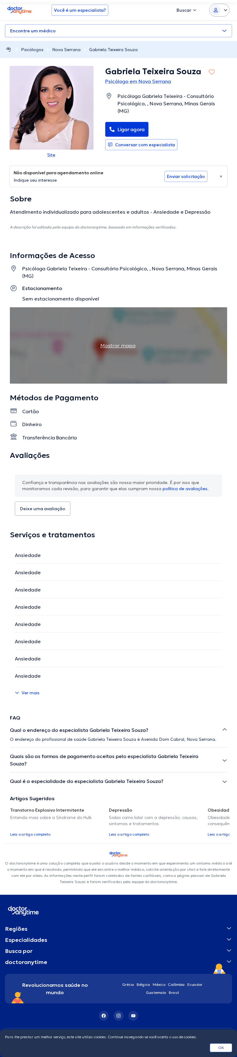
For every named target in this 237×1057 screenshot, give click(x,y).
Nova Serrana (66, 49)
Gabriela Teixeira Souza (113, 49)
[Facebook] (104, 1016)
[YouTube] (133, 1016)
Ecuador (194, 984)
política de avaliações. (186, 488)
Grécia (128, 984)
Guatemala (156, 992)
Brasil (174, 992)
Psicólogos (32, 49)
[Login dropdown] (219, 10)
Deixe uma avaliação (42, 508)
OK (221, 1047)
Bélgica (143, 984)
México (159, 984)
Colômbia (176, 984)
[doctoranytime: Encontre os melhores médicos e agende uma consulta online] (8, 49)
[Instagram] (118, 1016)
